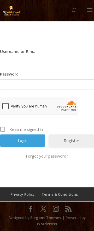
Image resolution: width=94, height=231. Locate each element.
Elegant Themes (45, 217)
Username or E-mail (19, 51)
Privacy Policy (22, 194)
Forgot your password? (47, 156)
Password (9, 74)
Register (71, 140)
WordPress (47, 223)
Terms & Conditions (60, 194)
